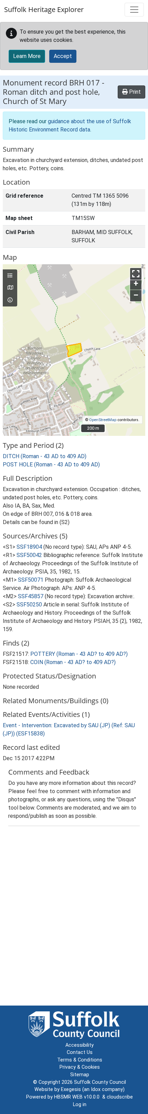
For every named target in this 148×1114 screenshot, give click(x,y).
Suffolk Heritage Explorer (44, 9)
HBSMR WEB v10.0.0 (78, 1097)
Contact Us (80, 1052)
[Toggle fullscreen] (135, 273)
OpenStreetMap (102, 420)
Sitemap (79, 1075)
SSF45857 (30, 596)
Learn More (27, 56)
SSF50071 (30, 580)
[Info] (10, 300)
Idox (96, 1089)
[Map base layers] (10, 288)
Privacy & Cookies (80, 1067)
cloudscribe (120, 1097)
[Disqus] (74, 917)
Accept (63, 56)
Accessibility (79, 1045)
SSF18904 (29, 547)
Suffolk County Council (100, 1082)
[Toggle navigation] (134, 9)
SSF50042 (29, 555)
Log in (79, 1104)
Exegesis (71, 1089)
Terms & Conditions (79, 1060)
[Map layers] (10, 276)
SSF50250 (29, 604)
